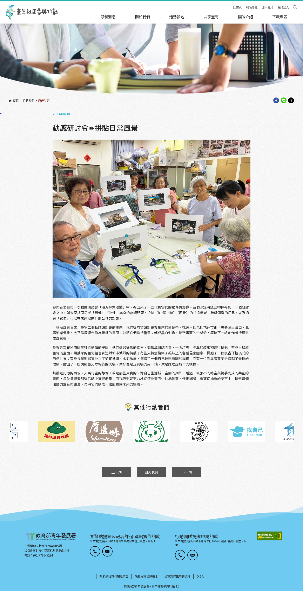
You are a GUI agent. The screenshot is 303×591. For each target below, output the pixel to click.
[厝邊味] (104, 431)
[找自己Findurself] (246, 431)
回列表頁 (151, 472)
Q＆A (200, 576)
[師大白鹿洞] (151, 431)
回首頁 (237, 7)
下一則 (186, 472)
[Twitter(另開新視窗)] (291, 100)
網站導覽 (251, 7)
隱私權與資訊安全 (146, 576)
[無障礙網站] (269, 536)
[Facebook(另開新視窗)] (276, 100)
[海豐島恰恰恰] (198, 431)
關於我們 (142, 16)
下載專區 (279, 16)
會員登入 (283, 7)
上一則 (116, 472)
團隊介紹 (245, 16)
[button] (289, 431)
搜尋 (295, 7)
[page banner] (151, 62)
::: (1, 3)
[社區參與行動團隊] (32, 12)
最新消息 (108, 16)
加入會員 (267, 7)
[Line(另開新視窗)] (284, 100)
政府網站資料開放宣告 (114, 576)
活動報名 (176, 16)
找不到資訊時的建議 (177, 576)
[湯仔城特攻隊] (56, 431)
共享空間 (211, 16)
